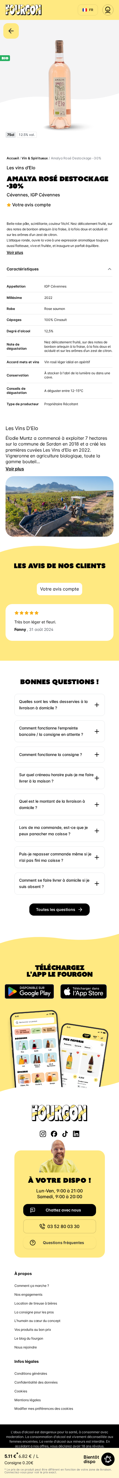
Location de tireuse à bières (35, 1303)
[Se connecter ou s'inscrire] (107, 9)
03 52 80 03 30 (63, 1226)
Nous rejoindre (25, 1347)
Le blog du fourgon (28, 1338)
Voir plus (15, 252)
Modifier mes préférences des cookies (43, 1408)
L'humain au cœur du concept (37, 1321)
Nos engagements (28, 1294)
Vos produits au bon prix (32, 1329)
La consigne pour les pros (34, 1312)
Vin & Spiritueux (35, 158)
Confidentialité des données (36, 1382)
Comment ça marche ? (31, 1286)
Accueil (13, 158)
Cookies (20, 1391)
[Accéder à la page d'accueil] (24, 9)
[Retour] (11, 31)
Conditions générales (30, 1373)
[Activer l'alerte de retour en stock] (108, 1459)
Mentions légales (27, 1400)
